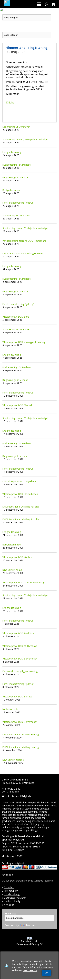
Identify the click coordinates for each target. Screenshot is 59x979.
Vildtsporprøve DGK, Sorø (15, 316)
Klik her (11, 102)
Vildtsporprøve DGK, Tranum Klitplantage (23, 582)
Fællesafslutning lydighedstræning (20, 671)
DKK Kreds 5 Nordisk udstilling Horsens (22, 253)
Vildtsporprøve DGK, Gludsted (17, 557)
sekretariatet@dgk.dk (18, 796)
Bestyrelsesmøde (11, 190)
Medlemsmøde (10, 709)
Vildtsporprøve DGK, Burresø (17, 696)
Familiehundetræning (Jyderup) (18, 202)
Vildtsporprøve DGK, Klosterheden (20, 494)
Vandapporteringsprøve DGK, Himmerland (24, 240)
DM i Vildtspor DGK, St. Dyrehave (19, 481)
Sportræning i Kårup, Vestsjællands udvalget (25, 139)
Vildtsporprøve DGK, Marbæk (17, 405)
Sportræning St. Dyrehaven (16, 126)
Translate (31, 925)
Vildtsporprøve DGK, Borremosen (19, 658)
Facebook (7, 874)
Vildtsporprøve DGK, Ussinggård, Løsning (23, 342)
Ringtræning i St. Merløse (15, 177)
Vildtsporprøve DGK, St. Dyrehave (19, 645)
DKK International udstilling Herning (20, 734)
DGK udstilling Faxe (12, 569)
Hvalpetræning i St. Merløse (16, 164)
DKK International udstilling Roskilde (20, 506)
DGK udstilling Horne (13, 759)
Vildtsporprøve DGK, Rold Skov (18, 633)
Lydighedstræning (11, 152)
